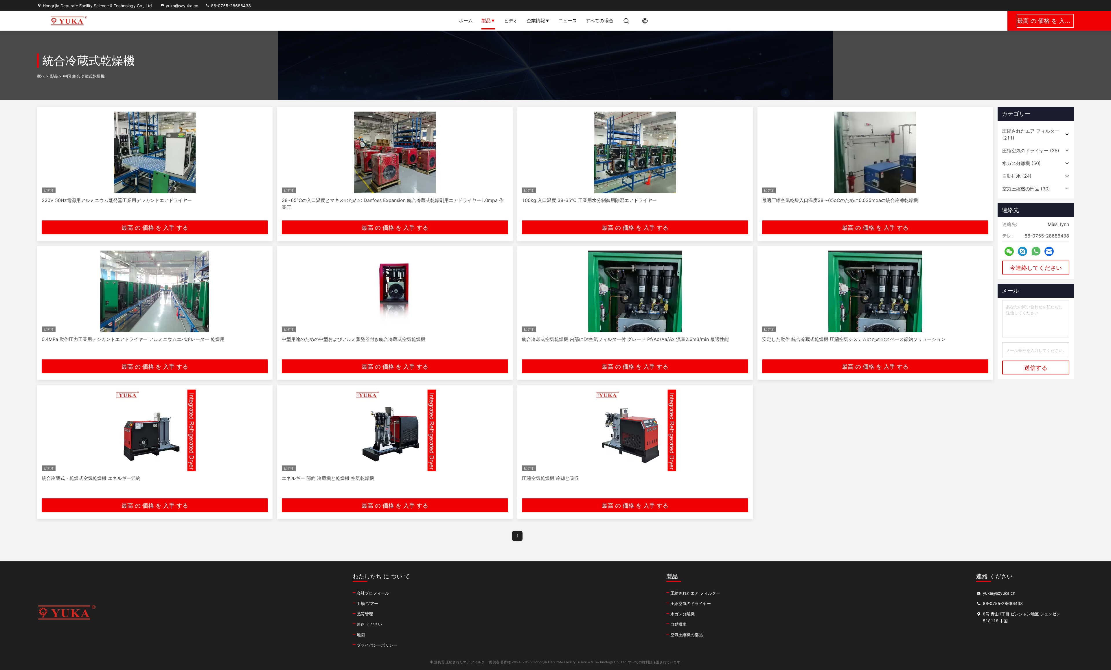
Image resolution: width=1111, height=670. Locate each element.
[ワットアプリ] (1036, 251)
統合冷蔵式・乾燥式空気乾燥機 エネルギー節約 (91, 478)
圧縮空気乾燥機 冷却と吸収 (550, 478)
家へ (41, 76)
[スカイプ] (1022, 251)
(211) (1030, 134)
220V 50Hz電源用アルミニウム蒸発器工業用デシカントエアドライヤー (117, 200)
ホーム (466, 20)
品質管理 (365, 613)
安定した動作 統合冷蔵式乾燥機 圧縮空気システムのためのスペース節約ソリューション (854, 339)
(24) (1016, 176)
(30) (1026, 189)
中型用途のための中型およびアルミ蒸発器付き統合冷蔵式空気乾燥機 (353, 339)
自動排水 (678, 624)
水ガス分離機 (682, 613)
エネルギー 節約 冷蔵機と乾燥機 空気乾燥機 (328, 478)
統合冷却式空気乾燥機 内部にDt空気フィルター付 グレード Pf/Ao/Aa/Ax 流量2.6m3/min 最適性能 (625, 339)
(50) (1021, 163)
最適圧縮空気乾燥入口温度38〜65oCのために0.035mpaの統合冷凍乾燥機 (840, 200)
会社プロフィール (373, 593)
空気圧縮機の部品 (686, 634)
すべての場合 (599, 20)
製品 (486, 20)
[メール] (1049, 251)
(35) (1030, 150)
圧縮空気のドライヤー (690, 603)
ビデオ (511, 20)
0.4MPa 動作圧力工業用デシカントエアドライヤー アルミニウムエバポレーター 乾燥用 (133, 339)
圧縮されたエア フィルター (695, 593)
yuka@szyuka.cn (182, 5)
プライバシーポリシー (377, 645)
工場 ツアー (367, 603)
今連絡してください (1036, 268)
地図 (361, 634)
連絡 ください (369, 624)
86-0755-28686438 (230, 5)
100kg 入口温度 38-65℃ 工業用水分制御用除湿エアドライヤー (589, 200)
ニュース (567, 20)
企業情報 (536, 20)
